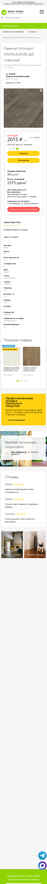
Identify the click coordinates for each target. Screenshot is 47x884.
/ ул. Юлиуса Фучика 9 (24, 453)
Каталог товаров (10, 26)
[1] (7, 79)
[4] (14, 79)
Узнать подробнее (16, 420)
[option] (12, 360)
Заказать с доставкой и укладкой (23, 209)
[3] (12, 79)
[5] (17, 79)
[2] (9, 79)
